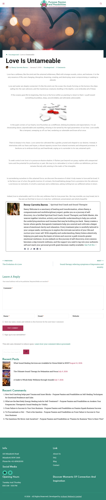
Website (75, 316)
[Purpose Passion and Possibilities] (53, 3)
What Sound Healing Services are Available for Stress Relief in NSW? (42, 363)
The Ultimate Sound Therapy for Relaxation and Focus (36, 371)
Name (6, 316)
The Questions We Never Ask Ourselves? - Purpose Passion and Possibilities (36, 419)
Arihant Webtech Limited (71, 496)
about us (57, 454)
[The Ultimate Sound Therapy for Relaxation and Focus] (6, 374)
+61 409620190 (17, 461)
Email (41, 316)
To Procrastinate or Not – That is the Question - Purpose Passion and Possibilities (38, 412)
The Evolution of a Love (12, 262)
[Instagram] (28, 249)
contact (56, 465)
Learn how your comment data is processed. (53, 344)
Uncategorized (49, 67)
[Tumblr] (40, 249)
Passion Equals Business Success (87, 408)
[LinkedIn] (37, 249)
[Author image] (7, 67)
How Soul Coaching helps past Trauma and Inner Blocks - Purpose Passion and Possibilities (42, 394)
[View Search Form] (101, 3)
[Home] (6, 55)
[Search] (26, 352)
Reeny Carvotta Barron (19, 67)
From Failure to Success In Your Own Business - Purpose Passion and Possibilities (38, 408)
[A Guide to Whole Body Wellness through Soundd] (6, 382)
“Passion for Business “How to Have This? (87, 419)
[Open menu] (4, 3)
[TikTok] (31, 249)
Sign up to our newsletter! (15, 335)
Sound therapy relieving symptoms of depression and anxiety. (82, 264)
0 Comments (60, 67)
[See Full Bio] (96, 244)
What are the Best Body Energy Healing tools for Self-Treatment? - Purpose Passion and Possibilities (46, 401)
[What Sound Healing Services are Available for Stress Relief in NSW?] (6, 365)
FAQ (54, 457)
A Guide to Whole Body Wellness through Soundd (34, 380)
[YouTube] (34, 249)
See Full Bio (89, 245)
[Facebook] (25, 249)
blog (55, 461)
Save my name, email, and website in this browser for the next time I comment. (34, 322)
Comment (8, 288)
